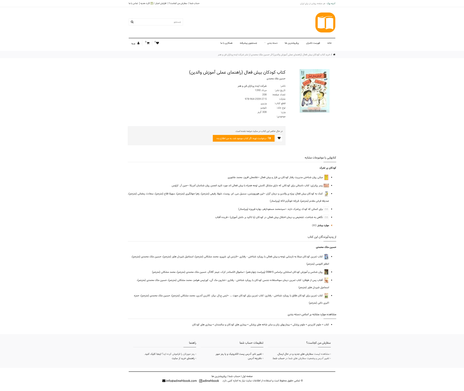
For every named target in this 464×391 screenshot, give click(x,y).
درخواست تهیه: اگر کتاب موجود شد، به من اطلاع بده (242, 138)
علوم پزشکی (299, 324)
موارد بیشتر (323, 225)
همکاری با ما (226, 43)
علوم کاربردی (314, 324)
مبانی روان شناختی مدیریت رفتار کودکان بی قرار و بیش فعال (292, 177)
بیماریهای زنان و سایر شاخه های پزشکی (269, 324)
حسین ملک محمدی (276, 79)
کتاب (326, 324)
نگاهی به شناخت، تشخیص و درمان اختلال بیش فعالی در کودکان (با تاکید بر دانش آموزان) (277, 217)
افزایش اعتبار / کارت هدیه (153, 3)
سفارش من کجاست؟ (178, 3)
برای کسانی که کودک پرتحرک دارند (305, 209)
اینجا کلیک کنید (153, 354)
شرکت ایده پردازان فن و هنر (252, 86)
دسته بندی (272, 43)
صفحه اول (247, 376)
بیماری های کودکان (202, 324)
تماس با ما (133, 3)
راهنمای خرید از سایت (183, 358)
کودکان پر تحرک (328, 168)
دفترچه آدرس (255, 358)
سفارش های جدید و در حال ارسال (295, 354)
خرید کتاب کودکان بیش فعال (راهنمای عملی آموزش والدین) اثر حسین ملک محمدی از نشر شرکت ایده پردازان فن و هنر (274, 55)
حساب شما (195, 3)
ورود (133, 43)
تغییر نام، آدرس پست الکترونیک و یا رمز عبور (239, 354)
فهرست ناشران (313, 43)
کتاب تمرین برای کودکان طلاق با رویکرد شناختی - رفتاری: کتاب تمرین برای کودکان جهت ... (277, 295)
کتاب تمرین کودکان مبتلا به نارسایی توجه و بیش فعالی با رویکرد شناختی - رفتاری (281, 256)
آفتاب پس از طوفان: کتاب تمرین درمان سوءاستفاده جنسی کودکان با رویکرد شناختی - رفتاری (275, 280)
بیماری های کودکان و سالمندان (230, 324)
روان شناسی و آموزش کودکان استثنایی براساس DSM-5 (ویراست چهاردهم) (285, 272)
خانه (329, 43)
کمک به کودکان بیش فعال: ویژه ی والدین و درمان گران (295, 194)
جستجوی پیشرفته (248, 43)
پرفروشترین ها (292, 43)
